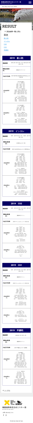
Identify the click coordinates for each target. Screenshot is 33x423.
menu (30, 2)
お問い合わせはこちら (8, 412)
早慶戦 (6, 50)
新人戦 (6, 38)
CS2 (5, 44)
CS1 (5, 47)
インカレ (7, 41)
